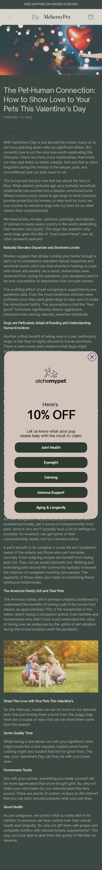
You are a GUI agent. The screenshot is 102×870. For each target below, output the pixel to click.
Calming (51, 477)
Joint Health (51, 447)
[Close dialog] (92, 357)
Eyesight (51, 462)
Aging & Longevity (51, 507)
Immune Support (50, 492)
